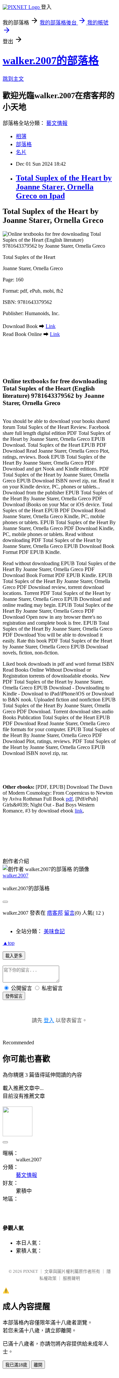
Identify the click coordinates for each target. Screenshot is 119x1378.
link (79, 811)
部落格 (24, 144)
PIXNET (30, 1271)
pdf (69, 799)
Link (51, 326)
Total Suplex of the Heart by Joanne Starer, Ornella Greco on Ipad (64, 187)
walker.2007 (15, 875)
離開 (38, 1364)
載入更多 (13, 955)
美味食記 (54, 931)
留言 (69, 913)
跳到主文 (13, 79)
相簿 (21, 136)
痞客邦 (55, 913)
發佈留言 (13, 996)
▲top (9, 943)
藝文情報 (56, 123)
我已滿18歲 (16, 1364)
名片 (21, 152)
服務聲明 (71, 1278)
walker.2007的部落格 (51, 60)
